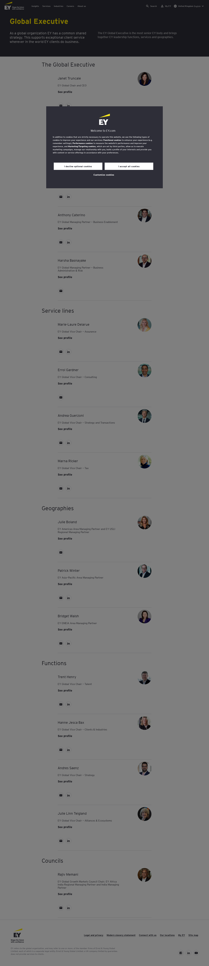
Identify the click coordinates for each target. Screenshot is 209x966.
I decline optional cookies (78, 166)
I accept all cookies (129, 166)
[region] (104, 147)
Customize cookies (103, 174)
